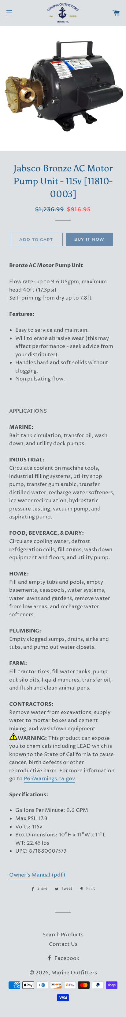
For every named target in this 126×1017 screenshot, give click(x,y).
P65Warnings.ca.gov (49, 778)
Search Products (63, 935)
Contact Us (63, 944)
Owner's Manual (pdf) (37, 875)
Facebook (66, 958)
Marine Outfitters (74, 973)
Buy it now (89, 239)
